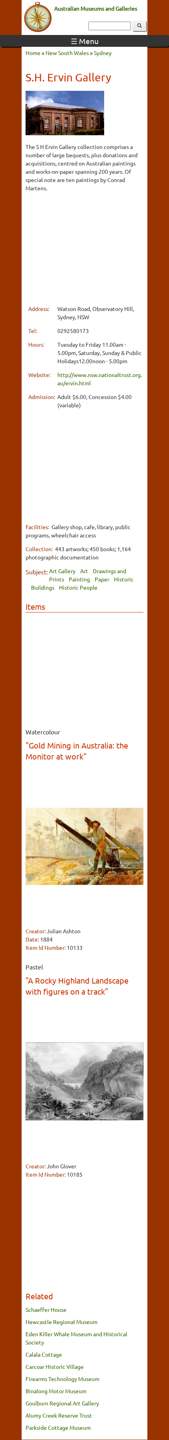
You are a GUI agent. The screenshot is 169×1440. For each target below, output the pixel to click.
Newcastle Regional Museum (61, 1321)
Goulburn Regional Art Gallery (62, 1403)
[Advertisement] (83, 248)
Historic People (78, 587)
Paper (102, 579)
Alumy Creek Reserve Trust (59, 1415)
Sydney (103, 52)
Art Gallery (62, 570)
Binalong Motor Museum (56, 1390)
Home (33, 52)
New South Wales (67, 52)
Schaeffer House (46, 1309)
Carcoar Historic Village (55, 1366)
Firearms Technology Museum (62, 1378)
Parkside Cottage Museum (58, 1427)
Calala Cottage (44, 1354)
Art (84, 570)
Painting (79, 579)
